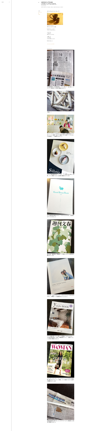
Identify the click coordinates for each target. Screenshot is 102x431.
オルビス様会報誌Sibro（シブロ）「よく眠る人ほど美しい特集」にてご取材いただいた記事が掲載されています (60, 175)
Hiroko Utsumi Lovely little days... (49, 3)
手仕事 (39, 14)
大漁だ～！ (49, 112)
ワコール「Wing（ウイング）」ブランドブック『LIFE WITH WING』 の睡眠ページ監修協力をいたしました (60, 296)
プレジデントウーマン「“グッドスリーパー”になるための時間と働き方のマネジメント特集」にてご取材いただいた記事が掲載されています (60, 380)
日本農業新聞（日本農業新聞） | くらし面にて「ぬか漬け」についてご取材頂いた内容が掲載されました (60, 87)
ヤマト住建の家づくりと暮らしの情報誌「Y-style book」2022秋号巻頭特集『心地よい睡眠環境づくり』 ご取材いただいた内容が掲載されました (60, 337)
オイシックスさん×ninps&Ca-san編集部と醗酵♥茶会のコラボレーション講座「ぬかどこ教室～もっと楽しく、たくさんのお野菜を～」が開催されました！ (60, 135)
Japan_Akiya (40, 12)
